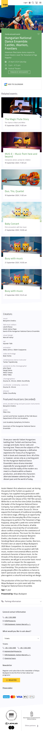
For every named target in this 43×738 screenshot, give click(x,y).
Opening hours (10, 658)
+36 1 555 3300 (10, 648)
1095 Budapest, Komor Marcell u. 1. (17, 624)
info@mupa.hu (10, 621)
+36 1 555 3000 (10, 617)
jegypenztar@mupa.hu (13, 651)
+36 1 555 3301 (25, 648)
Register (13, 680)
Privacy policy (7, 688)
